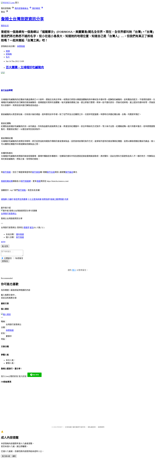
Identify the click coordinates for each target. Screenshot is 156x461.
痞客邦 (26, 227)
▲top (3, 242)
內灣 (66, 199)
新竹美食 (36, 172)
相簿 (8, 51)
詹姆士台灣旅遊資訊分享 (22, 19)
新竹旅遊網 (26, 181)
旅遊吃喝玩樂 (7, 181)
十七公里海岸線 (34, 199)
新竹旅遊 (7, 172)
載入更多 (5, 246)
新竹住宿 (51, 172)
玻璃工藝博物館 (57, 199)
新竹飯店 (69, 172)
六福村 (10, 199)
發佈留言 (5, 261)
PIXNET (60, 427)
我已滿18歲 (6, 456)
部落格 (9, 54)
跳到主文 (5, 26)
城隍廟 (4, 199)
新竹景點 (22, 190)
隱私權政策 (92, 427)
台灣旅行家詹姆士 (9, 214)
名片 (8, 57)
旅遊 (38, 181)
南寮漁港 (46, 199)
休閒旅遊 (21, 46)
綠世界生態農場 (20, 199)
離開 (14, 456)
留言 (32, 227)
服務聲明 (101, 427)
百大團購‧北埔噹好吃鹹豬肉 (25, 67)
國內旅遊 (20, 234)
